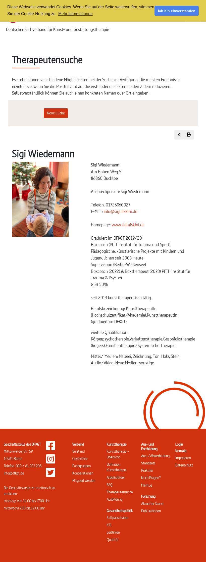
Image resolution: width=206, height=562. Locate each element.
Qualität (113, 539)
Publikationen (151, 511)
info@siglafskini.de (120, 211)
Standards (148, 463)
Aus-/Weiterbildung (155, 456)
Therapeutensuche (120, 492)
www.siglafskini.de (128, 224)
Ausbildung (114, 499)
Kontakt (181, 451)
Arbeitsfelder (116, 477)
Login (179, 444)
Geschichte (80, 458)
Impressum (183, 458)
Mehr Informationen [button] (75, 14)
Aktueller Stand (152, 503)
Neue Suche (56, 113)
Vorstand (78, 451)
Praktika (147, 470)
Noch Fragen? (151, 477)
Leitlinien (113, 532)
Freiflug (146, 485)
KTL (109, 525)
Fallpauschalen (117, 517)
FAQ (110, 485)
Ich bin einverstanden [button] (176, 11)
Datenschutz (184, 465)
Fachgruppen (81, 466)
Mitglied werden (83, 480)
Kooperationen (82, 473)
